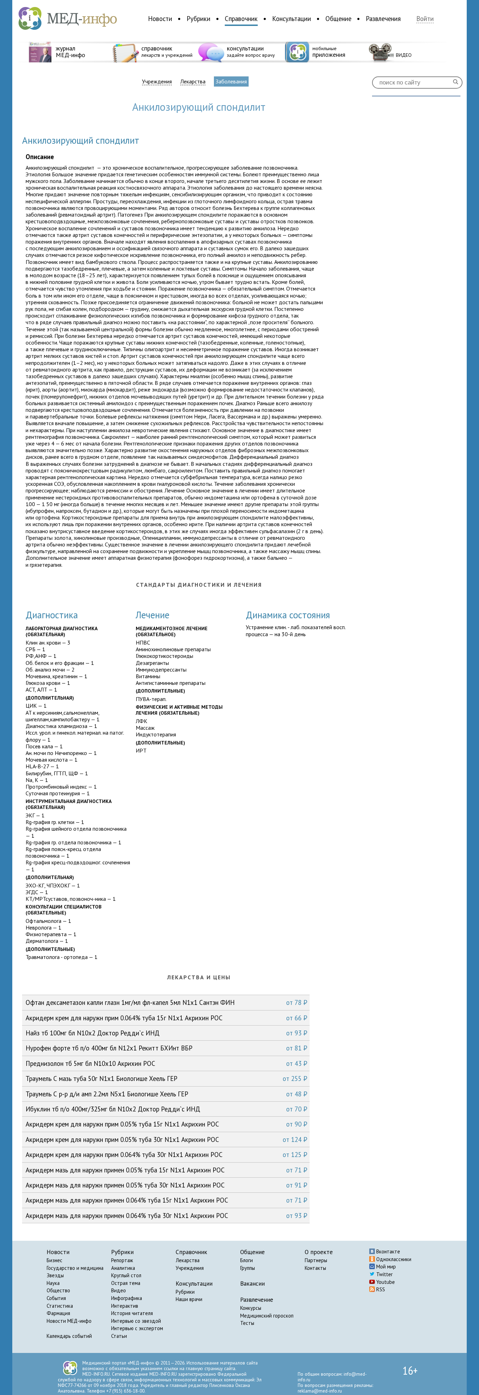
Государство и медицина (75, 1268)
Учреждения (157, 81)
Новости (160, 18)
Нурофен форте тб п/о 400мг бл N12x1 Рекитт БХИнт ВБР (166, 1048)
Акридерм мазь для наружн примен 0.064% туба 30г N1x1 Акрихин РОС (166, 1215)
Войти (425, 19)
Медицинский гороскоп (267, 1315)
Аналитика (123, 1268)
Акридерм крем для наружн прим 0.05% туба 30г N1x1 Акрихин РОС (166, 1139)
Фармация (58, 1313)
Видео (118, 1290)
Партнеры (316, 1260)
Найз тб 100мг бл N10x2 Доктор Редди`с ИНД (166, 1032)
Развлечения (383, 18)
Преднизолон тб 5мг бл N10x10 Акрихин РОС (166, 1063)
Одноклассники (393, 1259)
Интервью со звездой (136, 1321)
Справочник (241, 18)
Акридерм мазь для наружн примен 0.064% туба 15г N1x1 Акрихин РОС (166, 1200)
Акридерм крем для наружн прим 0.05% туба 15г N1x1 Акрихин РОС (166, 1124)
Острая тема (125, 1283)
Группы (247, 1268)
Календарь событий (69, 1336)
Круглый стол (126, 1275)
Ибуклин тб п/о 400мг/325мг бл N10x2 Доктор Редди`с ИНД (166, 1109)
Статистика (60, 1305)
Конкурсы (250, 1308)
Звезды (55, 1275)
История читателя (132, 1313)
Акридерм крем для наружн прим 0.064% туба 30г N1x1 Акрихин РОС (166, 1154)
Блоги (246, 1260)
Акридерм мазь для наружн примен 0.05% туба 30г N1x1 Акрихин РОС (166, 1185)
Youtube (385, 1282)
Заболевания (231, 81)
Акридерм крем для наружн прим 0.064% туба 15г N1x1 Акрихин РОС (166, 1017)
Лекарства (192, 81)
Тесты (247, 1323)
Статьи (119, 1336)
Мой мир (385, 1266)
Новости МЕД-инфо (69, 1321)
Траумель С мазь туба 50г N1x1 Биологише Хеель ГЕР (166, 1078)
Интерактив (124, 1305)
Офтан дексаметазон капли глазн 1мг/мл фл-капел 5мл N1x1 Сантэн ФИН (166, 1002)
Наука (53, 1283)
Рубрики (198, 18)
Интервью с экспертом (137, 1328)
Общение (338, 18)
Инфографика (126, 1298)
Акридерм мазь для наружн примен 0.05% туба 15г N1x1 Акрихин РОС (166, 1170)
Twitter (384, 1274)
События (56, 1298)
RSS (380, 1289)
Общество (58, 1290)
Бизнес (54, 1260)
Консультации (291, 18)
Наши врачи (189, 1299)
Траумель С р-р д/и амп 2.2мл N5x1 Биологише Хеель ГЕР (166, 1093)
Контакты (315, 1268)
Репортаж (122, 1260)
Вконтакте (387, 1251)
